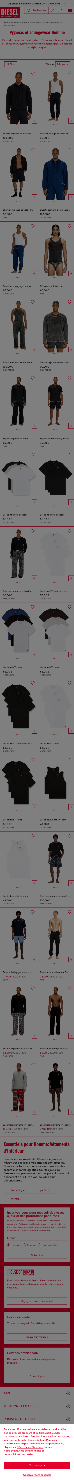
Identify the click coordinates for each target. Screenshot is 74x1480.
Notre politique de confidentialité (22, 1450)
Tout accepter (37, 1465)
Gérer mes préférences (30, 1447)
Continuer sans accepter (37, 1474)
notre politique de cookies (18, 1454)
